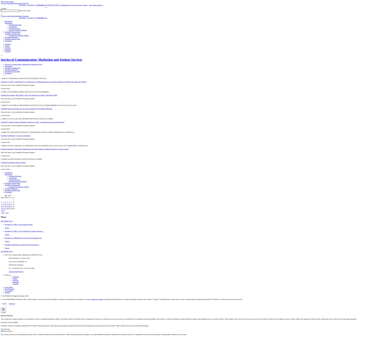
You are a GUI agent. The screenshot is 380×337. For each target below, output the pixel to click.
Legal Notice (9, 287)
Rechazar (12, 304)
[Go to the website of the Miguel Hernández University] (15, 3)
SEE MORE (7, 221)
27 (10, 208)
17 (4, 206)
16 (2, 206)
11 (6, 204)
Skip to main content (7, 1)
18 (6, 206)
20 (10, 206)
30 (2, 211)
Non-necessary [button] (5, 329)
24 (4, 208)
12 (8, 204)
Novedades (8, 41)
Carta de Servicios (14, 28)
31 (4, 211)
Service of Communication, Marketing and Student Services (41, 59)
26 (8, 208)
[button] (8, 23)
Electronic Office (52, 5)
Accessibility (9, 291)
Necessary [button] (4, 322)
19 (8, 206)
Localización (13, 26)
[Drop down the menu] (47, 7)
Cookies (7, 292)
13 (10, 204)
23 (2, 208)
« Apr (2, 213)
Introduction (8, 21)
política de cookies (97, 299)
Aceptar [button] (4, 304)
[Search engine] (103, 5)
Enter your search (24, 10)
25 (6, 208)
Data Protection (9, 289)
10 (4, 204)
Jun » (7, 213)
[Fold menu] (47, 18)
